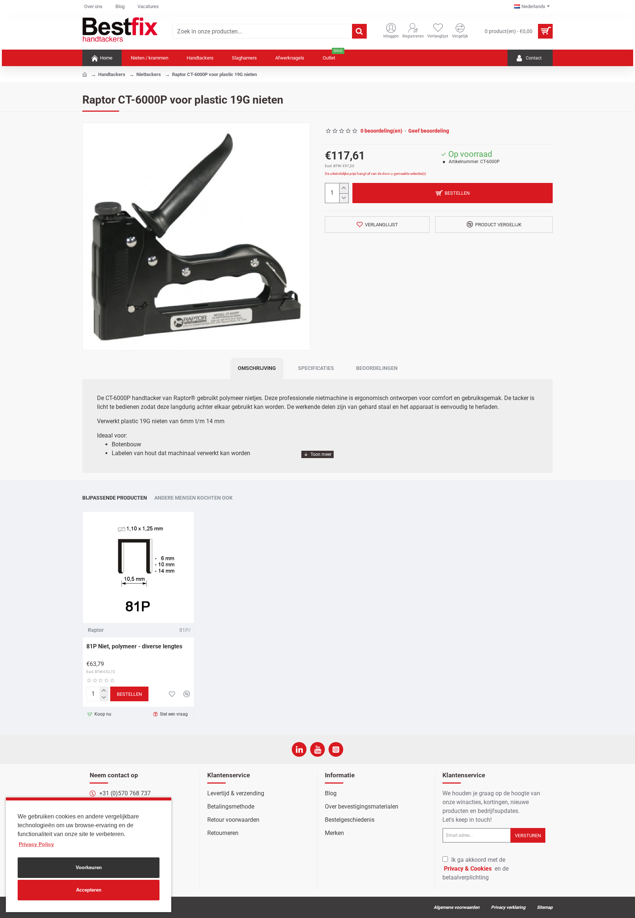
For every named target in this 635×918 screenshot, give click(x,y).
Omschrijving (257, 368)
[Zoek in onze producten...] (359, 31)
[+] (343, 188)
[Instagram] (336, 749)
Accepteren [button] (88, 890)
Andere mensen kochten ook (193, 498)
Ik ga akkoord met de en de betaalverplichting (475, 868)
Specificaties (316, 368)
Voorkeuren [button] (89, 867)
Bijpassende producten (114, 498)
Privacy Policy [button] (36, 844)
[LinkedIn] (299, 749)
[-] (343, 198)
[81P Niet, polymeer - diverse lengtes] (138, 567)
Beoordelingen (377, 368)
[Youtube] (317, 749)
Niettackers (148, 74)
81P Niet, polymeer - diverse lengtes (134, 646)
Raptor (96, 630)
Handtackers (111, 74)
